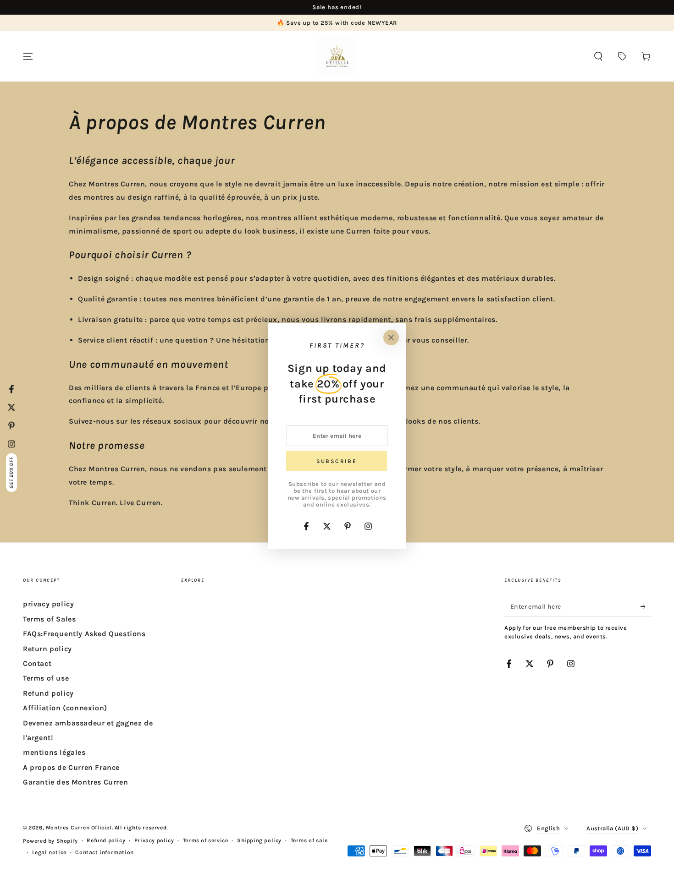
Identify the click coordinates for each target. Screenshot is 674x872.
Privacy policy (154, 840)
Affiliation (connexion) (65, 707)
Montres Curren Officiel (79, 827)
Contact (37, 663)
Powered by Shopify (50, 841)
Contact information (104, 852)
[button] (598, 56)
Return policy (47, 648)
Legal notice (49, 852)
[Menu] (28, 56)
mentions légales (54, 752)
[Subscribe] (646, 606)
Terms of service (205, 840)
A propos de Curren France (71, 767)
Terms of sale (309, 840)
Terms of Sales (49, 619)
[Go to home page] (337, 56)
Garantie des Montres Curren (75, 782)
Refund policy (48, 693)
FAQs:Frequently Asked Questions (84, 633)
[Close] (391, 337)
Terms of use (46, 678)
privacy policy (48, 604)
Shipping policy (259, 840)
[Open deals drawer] (622, 56)
